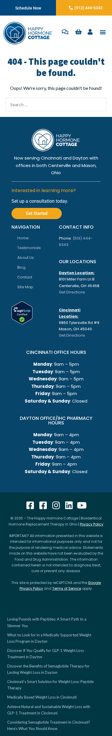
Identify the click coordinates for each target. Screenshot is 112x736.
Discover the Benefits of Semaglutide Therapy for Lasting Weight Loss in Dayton (48, 669)
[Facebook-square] (30, 505)
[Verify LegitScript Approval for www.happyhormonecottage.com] (21, 312)
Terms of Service (66, 588)
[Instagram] (56, 505)
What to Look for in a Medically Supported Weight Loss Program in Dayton (49, 638)
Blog (21, 267)
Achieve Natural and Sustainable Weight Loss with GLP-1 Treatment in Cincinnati (48, 709)
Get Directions (72, 292)
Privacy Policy (91, 524)
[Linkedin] (69, 505)
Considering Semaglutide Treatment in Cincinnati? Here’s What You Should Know (48, 725)
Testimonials (29, 248)
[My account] (90, 32)
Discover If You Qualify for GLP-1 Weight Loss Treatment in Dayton (45, 653)
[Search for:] (56, 104)
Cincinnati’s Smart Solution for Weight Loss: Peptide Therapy (50, 684)
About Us (25, 257)
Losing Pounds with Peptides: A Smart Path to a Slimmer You (46, 622)
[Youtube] (82, 505)
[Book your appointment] (65, 32)
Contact (24, 277)
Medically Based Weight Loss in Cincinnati (42, 697)
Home (23, 238)
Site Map (25, 287)
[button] (103, 32)
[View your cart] (79, 32)
